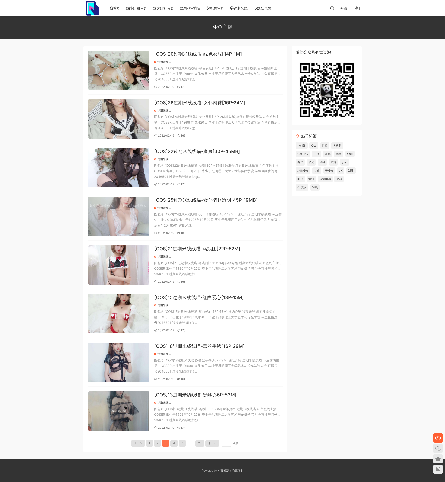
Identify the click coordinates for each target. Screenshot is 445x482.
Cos (313, 145)
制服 (351, 170)
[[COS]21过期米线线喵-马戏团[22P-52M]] (118, 265)
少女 (344, 162)
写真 (328, 154)
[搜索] (332, 8)
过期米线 (241, 8)
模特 (322, 162)
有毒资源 (223, 470)
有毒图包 (237, 470)
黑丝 (339, 154)
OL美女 (302, 187)
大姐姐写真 (165, 8)
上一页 (138, 443)
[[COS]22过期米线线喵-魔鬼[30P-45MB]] (118, 167)
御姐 (311, 179)
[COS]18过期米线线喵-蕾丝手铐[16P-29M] (199, 346)
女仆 (317, 170)
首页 (116, 8)
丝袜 (350, 154)
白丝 (300, 162)
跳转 (235, 443)
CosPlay (302, 154)
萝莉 (339, 179)
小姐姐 (301, 145)
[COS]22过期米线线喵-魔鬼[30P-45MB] (197, 151)
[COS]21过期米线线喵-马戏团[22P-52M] (197, 249)
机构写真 (217, 8)
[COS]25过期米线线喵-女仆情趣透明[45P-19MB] (206, 200)
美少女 (329, 170)
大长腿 (337, 145)
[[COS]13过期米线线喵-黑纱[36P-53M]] (118, 411)
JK (341, 170)
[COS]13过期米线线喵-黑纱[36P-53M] (195, 395)
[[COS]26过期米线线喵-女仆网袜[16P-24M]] (118, 119)
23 (200, 443)
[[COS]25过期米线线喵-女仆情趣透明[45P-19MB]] (118, 216)
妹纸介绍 (264, 8)
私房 (311, 162)
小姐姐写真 (138, 8)
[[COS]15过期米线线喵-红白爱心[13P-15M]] (118, 313)
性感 (324, 145)
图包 (300, 179)
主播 (316, 154)
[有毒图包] (91, 8)
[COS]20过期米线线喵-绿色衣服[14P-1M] (198, 54)
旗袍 (333, 162)
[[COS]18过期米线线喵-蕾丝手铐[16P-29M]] (118, 362)
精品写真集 (192, 8)
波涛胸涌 (325, 179)
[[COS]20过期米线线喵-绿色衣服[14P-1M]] (118, 70)
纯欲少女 (302, 170)
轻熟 (315, 187)
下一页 (212, 443)
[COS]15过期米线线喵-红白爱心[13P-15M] (199, 297)
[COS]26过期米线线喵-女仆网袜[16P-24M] (199, 102)
